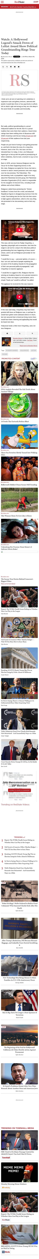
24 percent (29, 136)
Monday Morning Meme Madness (14, 1184)
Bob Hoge (4, 705)
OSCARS (4, 354)
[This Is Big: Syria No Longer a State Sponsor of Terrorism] (19, 1000)
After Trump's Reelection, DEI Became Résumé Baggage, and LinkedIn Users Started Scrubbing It (19, 942)
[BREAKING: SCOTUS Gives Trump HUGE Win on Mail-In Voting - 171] (19, 1234)
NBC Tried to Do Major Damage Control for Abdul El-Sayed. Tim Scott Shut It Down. (17, 1153)
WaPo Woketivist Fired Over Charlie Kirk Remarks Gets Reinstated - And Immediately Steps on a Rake (18, 732)
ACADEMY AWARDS (12, 350)
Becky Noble (20, 983)
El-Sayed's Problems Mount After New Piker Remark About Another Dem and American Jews (19, 1087)
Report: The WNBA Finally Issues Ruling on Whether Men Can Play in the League (19, 610)
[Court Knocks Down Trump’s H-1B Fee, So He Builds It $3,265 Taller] (19, 749)
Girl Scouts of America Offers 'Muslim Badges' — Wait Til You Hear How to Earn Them (17, 640)
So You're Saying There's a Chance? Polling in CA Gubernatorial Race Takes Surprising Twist (17, 702)
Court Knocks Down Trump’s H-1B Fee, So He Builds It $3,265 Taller (19, 763)
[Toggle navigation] (2, 2)
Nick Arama (19, 1091)
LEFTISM (33, 350)
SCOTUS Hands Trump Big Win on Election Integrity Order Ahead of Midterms (24, 7)
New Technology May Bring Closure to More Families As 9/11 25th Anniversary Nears (19, 978)
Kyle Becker (4, 613)
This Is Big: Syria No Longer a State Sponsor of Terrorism (19, 1013)
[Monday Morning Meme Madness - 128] (19, 1172)
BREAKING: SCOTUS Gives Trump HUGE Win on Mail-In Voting (19, 1247)
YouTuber (30, 340)
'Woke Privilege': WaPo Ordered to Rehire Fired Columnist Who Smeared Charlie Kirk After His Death (19, 905)
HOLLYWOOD (24, 350)
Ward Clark (19, 1017)
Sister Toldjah (5, 736)
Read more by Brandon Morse (28, 345)
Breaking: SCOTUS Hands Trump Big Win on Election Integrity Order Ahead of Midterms (16, 671)
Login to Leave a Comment (19, 790)
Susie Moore (4, 675)
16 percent (4, 138)
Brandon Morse (7, 56)
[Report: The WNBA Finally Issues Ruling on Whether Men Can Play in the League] (19, 597)
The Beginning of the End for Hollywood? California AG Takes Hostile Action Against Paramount (19, 1049)
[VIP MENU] (36, 2)
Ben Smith (4, 766)
